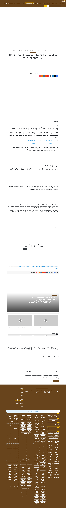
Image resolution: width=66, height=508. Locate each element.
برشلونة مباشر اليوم (9, 416)
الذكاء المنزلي (48, 3)
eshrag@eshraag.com (37, 392)
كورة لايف (15, 447)
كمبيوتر (56, 3)
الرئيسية (63, 3)
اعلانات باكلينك (26, 433)
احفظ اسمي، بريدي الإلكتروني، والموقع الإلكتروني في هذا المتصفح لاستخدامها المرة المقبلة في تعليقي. (42, 375)
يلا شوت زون (16, 486)
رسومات (28, 266)
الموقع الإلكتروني (29, 371)
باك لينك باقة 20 (23, 420)
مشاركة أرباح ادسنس (38, 3)
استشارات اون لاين (50, 464)
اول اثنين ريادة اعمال (56, 416)
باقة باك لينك (56, 424)
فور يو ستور (37, 466)
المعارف (56, 466)
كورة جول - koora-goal (16, 428)
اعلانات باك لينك (29, 431)
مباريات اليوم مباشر (29, 439)
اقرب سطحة (23, 476)
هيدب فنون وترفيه (43, 442)
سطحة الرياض (29, 468)
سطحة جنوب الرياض (29, 477)
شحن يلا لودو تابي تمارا (37, 474)
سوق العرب (29, 419)
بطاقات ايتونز (37, 489)
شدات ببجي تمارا (37, 446)
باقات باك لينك (36, 418)
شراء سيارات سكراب (23, 480)
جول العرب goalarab (29, 494)
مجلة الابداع (50, 461)
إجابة (33, 266)
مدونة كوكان (50, 452)
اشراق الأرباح (50, 477)
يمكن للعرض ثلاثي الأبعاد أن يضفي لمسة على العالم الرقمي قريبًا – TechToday (14, 348)
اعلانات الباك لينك (37, 421)
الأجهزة (53, 3)
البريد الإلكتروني (56, 371)
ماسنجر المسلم (53, 428)
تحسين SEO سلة (50, 424)
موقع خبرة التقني (56, 457)
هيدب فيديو (50, 466)
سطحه (23, 467)
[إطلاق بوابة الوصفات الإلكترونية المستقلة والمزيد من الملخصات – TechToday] (38, 142)
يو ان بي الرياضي (36, 436)
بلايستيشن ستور (43, 492)
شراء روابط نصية (43, 418)
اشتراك (25, 248)
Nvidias (43, 266)
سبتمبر (24, 266)
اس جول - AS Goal (9, 441)
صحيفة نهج (56, 454)
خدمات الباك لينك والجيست (29, 416)
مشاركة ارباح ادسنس (50, 416)
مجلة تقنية (43, 435)
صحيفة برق (50, 432)
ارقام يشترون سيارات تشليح (29, 486)
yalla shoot (29, 444)
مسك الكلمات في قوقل (56, 442)
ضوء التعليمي (56, 432)
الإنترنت (60, 3)
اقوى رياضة (43, 429)
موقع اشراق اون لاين (50, 435)
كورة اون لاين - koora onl (15, 438)
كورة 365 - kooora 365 (16, 441)
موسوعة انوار (56, 477)
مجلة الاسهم (57, 449)
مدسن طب (37, 429)
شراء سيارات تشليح (29, 483)
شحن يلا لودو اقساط (37, 455)
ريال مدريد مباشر (29, 442)
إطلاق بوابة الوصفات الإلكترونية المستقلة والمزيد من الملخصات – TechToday (30, 142)
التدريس (43, 423)
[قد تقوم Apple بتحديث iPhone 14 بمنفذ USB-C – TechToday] (39, 341)
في (12, 266)
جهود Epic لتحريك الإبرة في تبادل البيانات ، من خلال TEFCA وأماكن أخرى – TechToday (52, 348)
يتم (56, 268)
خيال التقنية (56, 447)
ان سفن (56, 444)
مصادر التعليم (37, 431)
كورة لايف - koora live (15, 474)
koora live (9, 431)
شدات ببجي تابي (37, 449)
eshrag (35, 73)
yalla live (12, 421)
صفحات (4, 3)
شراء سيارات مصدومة (23, 486)
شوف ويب (50, 447)
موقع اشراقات (56, 435)
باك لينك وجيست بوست (42, 432)
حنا (42, 500)
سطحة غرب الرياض (23, 474)
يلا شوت (23, 447)
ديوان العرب (29, 428)
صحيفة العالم (37, 441)
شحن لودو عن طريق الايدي (36, 487)
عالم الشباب (53, 420)
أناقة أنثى (50, 456)
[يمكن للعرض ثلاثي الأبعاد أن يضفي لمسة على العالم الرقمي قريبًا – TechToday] (14, 341)
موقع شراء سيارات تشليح (23, 483)
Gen (47, 266)
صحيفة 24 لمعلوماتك (17, 3)
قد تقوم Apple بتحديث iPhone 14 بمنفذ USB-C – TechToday (39, 348)
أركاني (56, 472)
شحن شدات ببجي (43, 483)
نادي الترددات (56, 463)
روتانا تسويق (56, 461)
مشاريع (23, 428)
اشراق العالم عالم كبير (37, 424)
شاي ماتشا (43, 502)
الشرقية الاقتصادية (50, 450)
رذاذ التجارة (50, 468)
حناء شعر (36, 497)
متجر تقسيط (37, 460)
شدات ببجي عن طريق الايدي (37, 470)
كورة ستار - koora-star (9, 426)
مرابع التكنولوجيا (50, 445)
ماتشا (37, 500)
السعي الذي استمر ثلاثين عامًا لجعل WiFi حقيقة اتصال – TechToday (48, 142)
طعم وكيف (56, 470)
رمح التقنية (56, 468)
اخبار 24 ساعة (36, 438)
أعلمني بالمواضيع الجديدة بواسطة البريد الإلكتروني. (50, 378)
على (16, 266)
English (23, 3)
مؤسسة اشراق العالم (9, 3)
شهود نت (50, 470)
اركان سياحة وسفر (53, 437)
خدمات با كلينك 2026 (29, 426)
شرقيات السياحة (50, 475)
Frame (52, 266)
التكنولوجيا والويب (42, 50)
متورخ (56, 459)
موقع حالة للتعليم (43, 439)
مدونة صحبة (56, 474)
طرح (20, 266)
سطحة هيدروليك (23, 471)
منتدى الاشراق (43, 426)
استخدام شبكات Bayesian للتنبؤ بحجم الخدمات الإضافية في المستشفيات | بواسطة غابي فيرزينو (43, 299)
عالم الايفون (56, 452)
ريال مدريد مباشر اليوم (15, 416)
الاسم (58, 367)
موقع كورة (12, 461)
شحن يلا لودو (43, 486)
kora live (9, 445)
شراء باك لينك (43, 415)
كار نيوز (50, 454)
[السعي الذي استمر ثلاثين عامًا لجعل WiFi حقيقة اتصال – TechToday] (55, 142)
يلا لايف (26, 497)
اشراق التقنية (50, 441)
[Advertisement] (33, 15)
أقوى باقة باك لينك (23, 423)
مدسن (50, 459)
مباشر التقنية (50, 472)
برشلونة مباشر (23, 439)
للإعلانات (18, 506)
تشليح (29, 479)
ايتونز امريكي (37, 451)
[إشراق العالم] (63, 1)
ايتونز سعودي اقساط (43, 455)
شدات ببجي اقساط (43, 446)
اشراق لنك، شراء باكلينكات (43, 421)
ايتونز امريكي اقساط (37, 477)
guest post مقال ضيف (23, 416)
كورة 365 (29, 491)
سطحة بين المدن (29, 471)
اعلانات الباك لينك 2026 (37, 427)
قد (9, 266)
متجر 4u (42, 469)
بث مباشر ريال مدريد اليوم (23, 495)
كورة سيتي (23, 491)
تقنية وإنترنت (48, 50)
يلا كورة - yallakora (9, 438)
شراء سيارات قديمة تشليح (26, 488)
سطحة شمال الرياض (29, 474)
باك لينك (44, 3)
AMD (56, 266)
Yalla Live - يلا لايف (9, 435)
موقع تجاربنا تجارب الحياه (23, 426)
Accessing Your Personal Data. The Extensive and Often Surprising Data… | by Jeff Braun (26, 348)
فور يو (37, 479)
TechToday (38, 266)
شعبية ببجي (43, 489)
